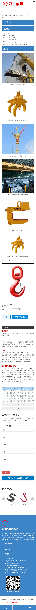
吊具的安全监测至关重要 (18, 84)
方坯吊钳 (30, 535)
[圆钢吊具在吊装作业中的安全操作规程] (18, 244)
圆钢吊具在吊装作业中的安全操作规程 (18, 256)
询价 (6, 317)
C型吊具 (4, 537)
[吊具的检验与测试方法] (18, 213)
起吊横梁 (28, 537)
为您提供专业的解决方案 (18, 478)
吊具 (17, 533)
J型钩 (24, 504)
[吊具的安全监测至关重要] (18, 68)
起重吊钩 (13, 535)
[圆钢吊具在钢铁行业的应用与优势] (18, 103)
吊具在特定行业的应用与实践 (18, 156)
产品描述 (5, 327)
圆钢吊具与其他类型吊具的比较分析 (18, 194)
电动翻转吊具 (21, 537)
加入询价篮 (21, 317)
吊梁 (26, 533)
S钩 (12, 504)
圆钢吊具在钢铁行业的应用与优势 (18, 121)
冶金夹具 (7, 535)
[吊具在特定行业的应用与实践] (18, 139)
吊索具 (22, 533)
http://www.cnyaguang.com (19, 572)
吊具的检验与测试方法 (18, 230)
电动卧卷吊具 (12, 537)
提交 (6, 472)
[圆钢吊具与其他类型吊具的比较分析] (18, 176)
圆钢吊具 (23, 535)
